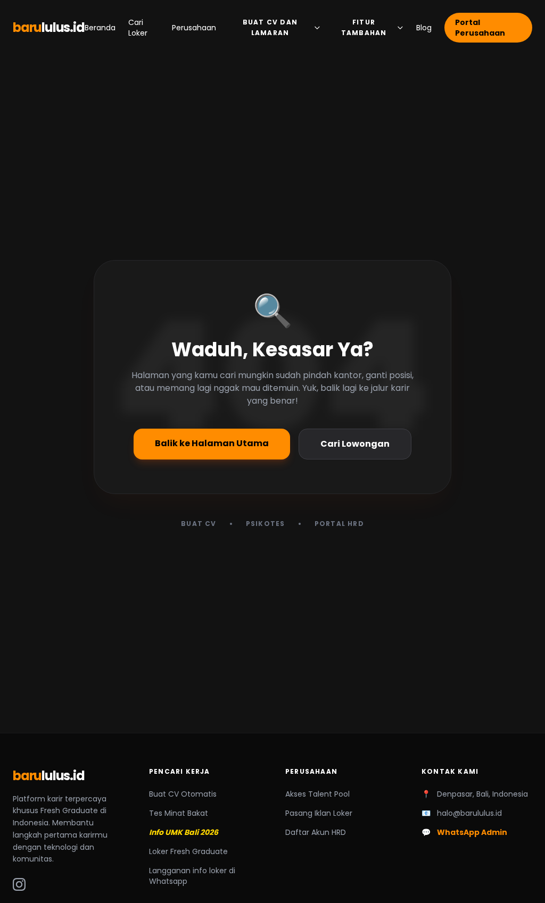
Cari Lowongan (355, 444)
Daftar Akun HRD (315, 832)
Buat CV (198, 524)
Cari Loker (137, 27)
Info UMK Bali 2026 (183, 832)
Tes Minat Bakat (178, 813)
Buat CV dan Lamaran (270, 27)
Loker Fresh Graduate (188, 851)
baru (49, 27)
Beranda (100, 27)
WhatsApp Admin (472, 832)
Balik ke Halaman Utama (212, 443)
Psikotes (265, 524)
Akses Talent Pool (317, 794)
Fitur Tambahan (364, 27)
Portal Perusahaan (480, 27)
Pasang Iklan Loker (318, 813)
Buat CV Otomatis (183, 794)
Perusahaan (194, 27)
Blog (424, 27)
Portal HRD (339, 524)
